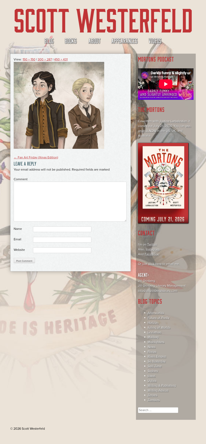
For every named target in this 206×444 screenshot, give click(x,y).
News (152, 347)
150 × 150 (29, 59)
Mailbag (153, 337)
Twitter (152, 245)
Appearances (124, 40)
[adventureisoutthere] (59, 148)
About (94, 40)
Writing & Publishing (162, 386)
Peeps (152, 352)
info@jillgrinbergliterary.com (157, 291)
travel (152, 376)
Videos (155, 40)
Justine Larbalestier (173, 121)
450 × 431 (61, 59)
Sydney (153, 371)
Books (71, 40)
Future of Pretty (159, 318)
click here (155, 264)
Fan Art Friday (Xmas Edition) (36, 157)
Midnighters (156, 342)
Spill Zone (155, 366)
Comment (21, 179)
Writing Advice (158, 390)
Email (17, 239)
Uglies (152, 381)
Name (18, 229)
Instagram (153, 249)
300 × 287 (45, 59)
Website (19, 250)
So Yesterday (157, 361)
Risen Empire (157, 356)
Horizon (153, 323)
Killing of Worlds (159, 327)
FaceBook (152, 254)
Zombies (154, 400)
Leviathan (154, 332)
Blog (49, 40)
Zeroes (152, 395)
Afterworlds (156, 313)
